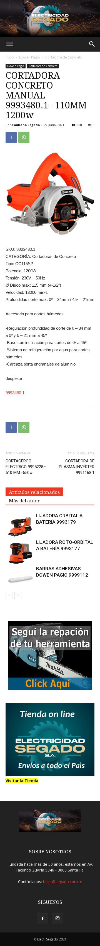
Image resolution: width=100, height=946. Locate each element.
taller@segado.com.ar (62, 881)
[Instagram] (57, 918)
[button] (92, 44)
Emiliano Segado (26, 125)
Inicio (10, 57)
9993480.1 (15, 392)
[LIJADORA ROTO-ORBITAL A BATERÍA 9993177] (19, 553)
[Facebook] (42, 918)
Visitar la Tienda (22, 780)
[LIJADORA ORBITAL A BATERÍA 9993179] (19, 526)
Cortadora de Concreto (63, 57)
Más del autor (24, 500)
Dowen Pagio (29, 57)
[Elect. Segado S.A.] (50, 18)
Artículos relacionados (34, 492)
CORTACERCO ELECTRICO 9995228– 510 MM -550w (26, 467)
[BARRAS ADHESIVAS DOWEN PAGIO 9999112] (19, 575)
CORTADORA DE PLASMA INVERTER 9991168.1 (76, 467)
